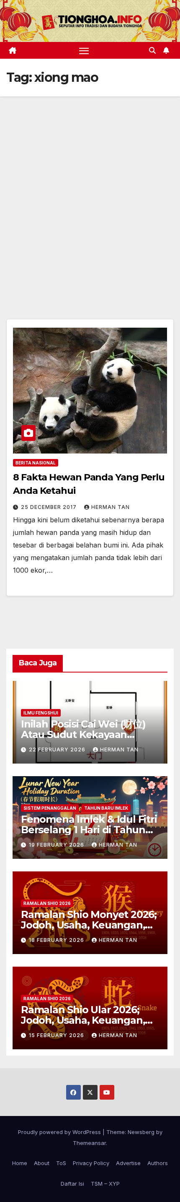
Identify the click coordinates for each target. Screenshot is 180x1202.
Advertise (128, 1163)
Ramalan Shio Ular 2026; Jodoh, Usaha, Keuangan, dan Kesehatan (83, 1020)
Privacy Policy (91, 1163)
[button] (152, 50)
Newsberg (141, 1132)
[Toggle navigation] (84, 50)
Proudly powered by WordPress (60, 1132)
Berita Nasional (35, 462)
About (41, 1163)
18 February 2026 (57, 940)
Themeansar (89, 1142)
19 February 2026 (57, 845)
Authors (157, 1163)
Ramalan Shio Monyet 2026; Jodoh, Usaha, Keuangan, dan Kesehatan (89, 924)
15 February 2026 (57, 1035)
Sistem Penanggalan (49, 808)
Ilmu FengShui (40, 712)
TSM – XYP (105, 1183)
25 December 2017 (49, 507)
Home (19, 1163)
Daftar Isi (72, 1183)
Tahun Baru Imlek (106, 808)
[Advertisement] (90, 191)
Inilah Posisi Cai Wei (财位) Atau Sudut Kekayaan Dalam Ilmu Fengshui (83, 734)
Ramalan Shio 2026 (47, 903)
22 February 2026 (58, 749)
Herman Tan (110, 507)
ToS (61, 1163)
